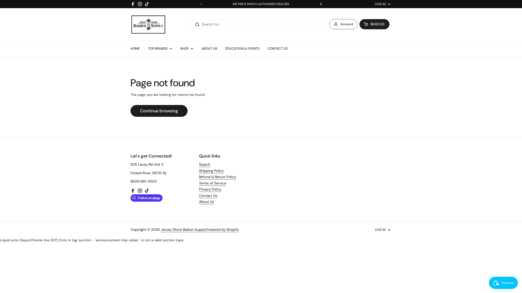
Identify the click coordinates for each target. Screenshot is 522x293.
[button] (374, 24)
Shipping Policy (211, 170)
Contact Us (208, 195)
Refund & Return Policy (217, 177)
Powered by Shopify (222, 229)
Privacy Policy (210, 189)
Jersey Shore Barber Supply (183, 229)
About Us (206, 201)
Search (204, 164)
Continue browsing (159, 111)
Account (346, 24)
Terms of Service (212, 183)
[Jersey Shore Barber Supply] (148, 24)
